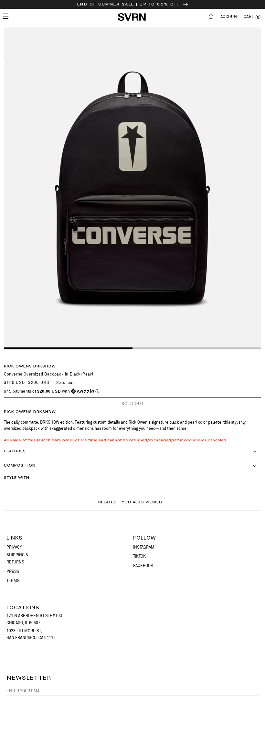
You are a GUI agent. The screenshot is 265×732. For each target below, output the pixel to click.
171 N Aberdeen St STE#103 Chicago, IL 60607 (34, 619)
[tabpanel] (132, 188)
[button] (210, 17)
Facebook (143, 565)
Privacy (14, 547)
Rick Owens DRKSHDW (30, 366)
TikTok (139, 556)
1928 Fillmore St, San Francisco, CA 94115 (31, 634)
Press (12, 571)
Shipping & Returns (17, 558)
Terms (13, 581)
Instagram (143, 547)
